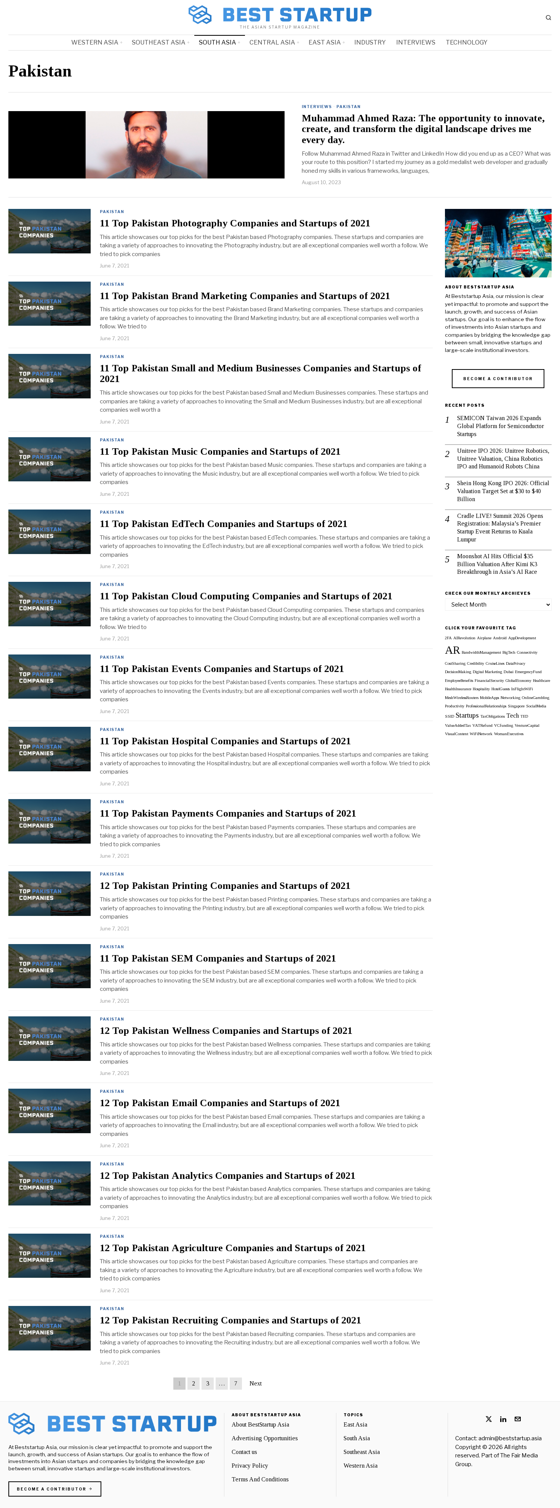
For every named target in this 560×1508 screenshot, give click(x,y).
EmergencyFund (528, 672)
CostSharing (455, 663)
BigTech (508, 652)
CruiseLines (495, 663)
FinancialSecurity (489, 680)
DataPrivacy (515, 663)
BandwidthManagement (481, 652)
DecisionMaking (458, 672)
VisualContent (456, 734)
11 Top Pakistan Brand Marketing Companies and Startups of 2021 (245, 296)
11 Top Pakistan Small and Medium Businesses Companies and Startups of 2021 (260, 374)
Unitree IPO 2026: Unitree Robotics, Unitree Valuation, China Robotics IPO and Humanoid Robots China (503, 458)
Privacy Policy (250, 1465)
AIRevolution (464, 638)
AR (452, 650)
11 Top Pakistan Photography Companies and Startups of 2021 (235, 223)
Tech (512, 715)
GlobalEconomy (518, 680)
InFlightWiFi (522, 689)
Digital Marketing (487, 672)
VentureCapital (527, 725)
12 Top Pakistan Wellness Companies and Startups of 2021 (226, 1031)
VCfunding (503, 725)
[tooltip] (489, 1419)
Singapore (516, 706)
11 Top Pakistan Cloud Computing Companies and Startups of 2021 (246, 596)
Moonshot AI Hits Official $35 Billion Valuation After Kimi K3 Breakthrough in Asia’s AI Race (497, 564)
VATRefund (482, 725)
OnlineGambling (535, 698)
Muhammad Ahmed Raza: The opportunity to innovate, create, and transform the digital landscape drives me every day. (423, 129)
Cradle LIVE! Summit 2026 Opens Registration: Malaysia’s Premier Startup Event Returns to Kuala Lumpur (500, 528)
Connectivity (527, 652)
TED (524, 716)
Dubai (509, 672)
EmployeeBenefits (459, 680)
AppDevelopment (522, 638)
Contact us (244, 1452)
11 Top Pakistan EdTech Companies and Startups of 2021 (223, 524)
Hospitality (481, 689)
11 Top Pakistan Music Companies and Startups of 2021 (220, 451)
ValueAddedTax (458, 725)
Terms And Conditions (260, 1479)
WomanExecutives (508, 734)
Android (500, 638)
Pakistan (348, 106)
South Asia (357, 1438)
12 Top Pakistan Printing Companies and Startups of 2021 (225, 886)
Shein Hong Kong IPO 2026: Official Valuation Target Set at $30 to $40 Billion (503, 491)
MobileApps (489, 698)
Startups (467, 715)
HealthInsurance (458, 689)
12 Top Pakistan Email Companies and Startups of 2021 (220, 1103)
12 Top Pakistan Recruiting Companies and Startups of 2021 (230, 1320)
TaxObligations (492, 716)
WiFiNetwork (481, 734)
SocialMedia (536, 706)
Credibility (475, 663)
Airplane (484, 638)
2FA (448, 638)
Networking (510, 698)
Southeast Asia (362, 1452)
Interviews (317, 106)
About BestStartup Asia (260, 1424)
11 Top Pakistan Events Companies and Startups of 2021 (222, 669)
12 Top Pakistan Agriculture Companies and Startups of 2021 (233, 1248)
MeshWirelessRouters (461, 698)
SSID (449, 716)
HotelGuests (500, 689)
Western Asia (361, 1465)
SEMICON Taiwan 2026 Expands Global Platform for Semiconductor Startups (500, 426)
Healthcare (541, 680)
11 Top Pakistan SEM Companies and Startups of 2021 (218, 958)
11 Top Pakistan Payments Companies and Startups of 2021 (228, 813)
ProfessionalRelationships (486, 706)
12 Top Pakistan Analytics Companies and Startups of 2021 (227, 1175)
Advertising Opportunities (265, 1438)
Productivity (454, 706)
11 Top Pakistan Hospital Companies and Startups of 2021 (225, 741)
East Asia (355, 1424)
